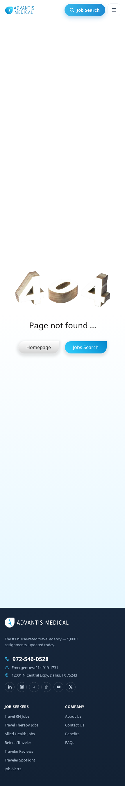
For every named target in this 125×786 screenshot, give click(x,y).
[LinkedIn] (10, 687)
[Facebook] (34, 687)
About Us (73, 716)
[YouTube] (58, 687)
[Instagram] (22, 687)
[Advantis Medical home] (19, 10)
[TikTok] (46, 687)
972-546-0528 (30, 659)
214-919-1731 (46, 667)
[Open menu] (114, 10)
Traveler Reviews (19, 751)
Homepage (38, 347)
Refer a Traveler (18, 742)
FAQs (69, 742)
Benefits (72, 733)
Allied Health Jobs (20, 733)
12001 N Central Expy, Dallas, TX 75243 (44, 675)
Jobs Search (86, 347)
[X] (71, 687)
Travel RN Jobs (17, 716)
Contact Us (74, 725)
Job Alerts (13, 768)
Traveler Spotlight (20, 760)
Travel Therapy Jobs (21, 725)
